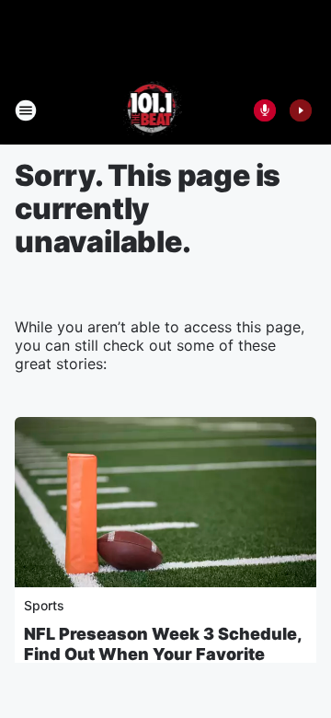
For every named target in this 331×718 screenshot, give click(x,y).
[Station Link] (153, 110)
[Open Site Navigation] (26, 110)
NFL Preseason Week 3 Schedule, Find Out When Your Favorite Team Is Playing (163, 654)
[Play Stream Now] (301, 110)
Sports (44, 605)
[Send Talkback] (265, 110)
